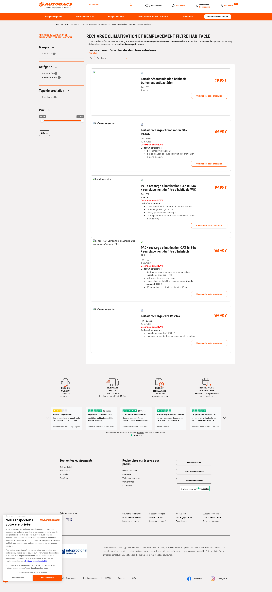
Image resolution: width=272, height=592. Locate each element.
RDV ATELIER (68, 24)
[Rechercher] (131, 4)
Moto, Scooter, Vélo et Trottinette (153, 16)
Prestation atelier (51, 77)
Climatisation (49, 73)
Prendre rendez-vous (194, 471)
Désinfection (49, 97)
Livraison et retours (130, 521)
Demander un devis (194, 481)
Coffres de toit (66, 467)
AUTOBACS (48, 54)
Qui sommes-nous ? (157, 521)
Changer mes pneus (53, 16)
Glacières (64, 478)
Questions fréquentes (212, 514)
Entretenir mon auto (85, 16)
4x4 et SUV (127, 485)
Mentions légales (90, 578)
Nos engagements (184, 517)
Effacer (44, 133)
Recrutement (181, 521)
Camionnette (128, 482)
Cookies (121, 578)
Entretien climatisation (98, 24)
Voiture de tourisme (131, 478)
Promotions (188, 16)
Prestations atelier (82, 24)
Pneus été (126, 474)
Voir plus (93, 53)
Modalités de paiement (132, 517)
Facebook (198, 578)
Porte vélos (64, 474)
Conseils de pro (155, 517)
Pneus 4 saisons (129, 471)
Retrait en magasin (211, 521)
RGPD (108, 578)
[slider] (42, 120)
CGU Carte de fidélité (212, 517)
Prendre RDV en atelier (217, 16)
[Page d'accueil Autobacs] (55, 5)
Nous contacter (194, 462)
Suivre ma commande (131, 514)
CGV (134, 578)
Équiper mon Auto (116, 16)
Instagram (222, 578)
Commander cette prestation (209, 96)
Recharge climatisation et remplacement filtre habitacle (55, 36)
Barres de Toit (66, 471)
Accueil (59, 24)
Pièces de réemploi (157, 514)
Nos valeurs (181, 514)
